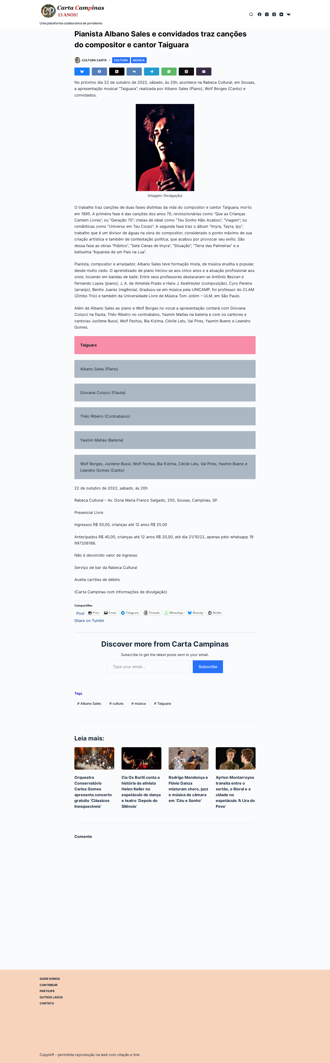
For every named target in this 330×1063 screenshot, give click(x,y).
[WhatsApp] (169, 72)
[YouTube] (281, 14)
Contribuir (48, 985)
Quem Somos (50, 978)
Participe (47, 991)
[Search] (251, 14)
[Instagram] (267, 14)
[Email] (203, 72)
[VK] (288, 14)
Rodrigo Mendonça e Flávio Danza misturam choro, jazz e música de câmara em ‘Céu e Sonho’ (188, 789)
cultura (116, 703)
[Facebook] (259, 14)
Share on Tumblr (89, 620)
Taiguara (162, 703)
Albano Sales (89, 703)
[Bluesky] (82, 72)
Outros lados (51, 997)
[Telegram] (151, 72)
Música (139, 60)
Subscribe (208, 666)
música (138, 703)
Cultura (121, 60)
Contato (47, 1003)
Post (80, 612)
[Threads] (274, 14)
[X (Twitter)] (116, 72)
